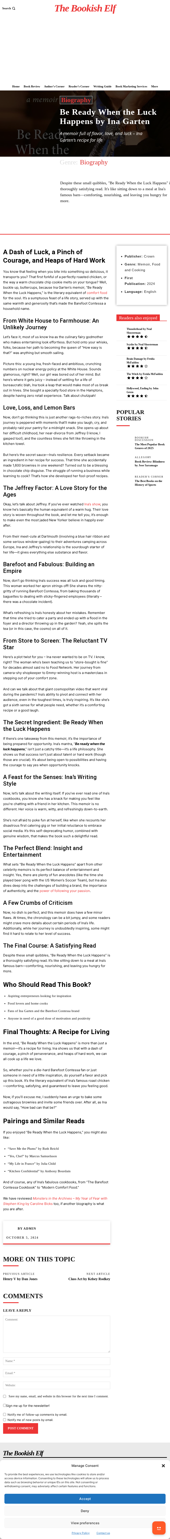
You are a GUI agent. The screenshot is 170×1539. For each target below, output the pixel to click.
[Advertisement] (85, 49)
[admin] (12, 1228)
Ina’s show (92, 504)
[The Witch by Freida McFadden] (120, 377)
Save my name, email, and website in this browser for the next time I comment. (59, 1396)
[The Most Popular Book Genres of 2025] (123, 443)
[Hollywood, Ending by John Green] (120, 391)
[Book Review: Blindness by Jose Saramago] (123, 463)
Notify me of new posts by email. (30, 1420)
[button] (163, 1466)
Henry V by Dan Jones (20, 1279)
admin (29, 1228)
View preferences (85, 1523)
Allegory (143, 457)
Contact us (103, 1533)
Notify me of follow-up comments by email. (37, 1414)
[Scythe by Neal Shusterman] (120, 347)
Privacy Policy (81, 1533)
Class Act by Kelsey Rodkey (89, 1279)
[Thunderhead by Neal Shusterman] (120, 332)
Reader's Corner (149, 477)
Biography (76, 99)
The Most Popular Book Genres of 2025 (150, 446)
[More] (101, 223)
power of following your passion (65, 891)
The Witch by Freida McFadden (145, 374)
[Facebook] (91, 223)
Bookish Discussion (144, 438)
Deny (85, 1511)
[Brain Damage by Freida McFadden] (120, 362)
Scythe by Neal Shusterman (142, 344)
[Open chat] (159, 1528)
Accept (85, 1499)
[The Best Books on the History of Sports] (123, 482)
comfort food (97, 293)
